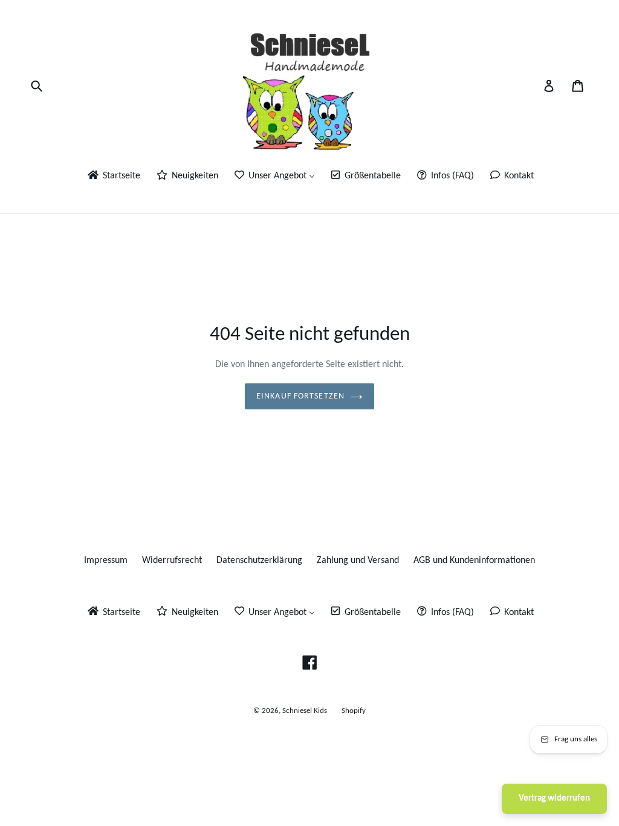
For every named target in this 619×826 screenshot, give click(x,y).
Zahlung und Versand (358, 560)
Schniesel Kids (304, 711)
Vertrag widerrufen (554, 798)
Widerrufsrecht (172, 560)
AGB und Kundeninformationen (474, 560)
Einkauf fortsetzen (300, 396)
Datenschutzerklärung (259, 560)
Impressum (106, 560)
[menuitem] (113, 177)
